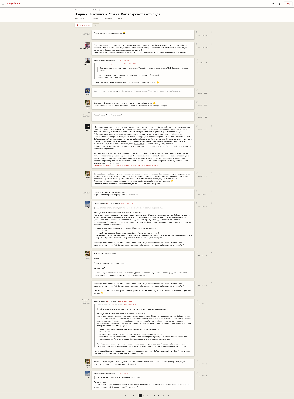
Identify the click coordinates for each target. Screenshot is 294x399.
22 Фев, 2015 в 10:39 (125, 301)
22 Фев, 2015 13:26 (201, 286)
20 (163, 395)
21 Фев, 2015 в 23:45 (126, 203)
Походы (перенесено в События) (87, 10)
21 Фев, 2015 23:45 (201, 176)
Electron (87, 64)
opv (89, 207)
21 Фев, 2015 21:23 (201, 117)
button (88, 130)
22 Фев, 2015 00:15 (201, 194)
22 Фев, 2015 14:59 (201, 304)
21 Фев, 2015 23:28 (201, 129)
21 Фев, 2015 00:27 (201, 63)
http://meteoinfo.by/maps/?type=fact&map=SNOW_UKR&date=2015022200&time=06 (126, 165)
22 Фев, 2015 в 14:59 (123, 373)
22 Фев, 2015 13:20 (201, 255)
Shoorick (102, 18)
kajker (112, 64)
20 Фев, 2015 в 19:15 (129, 64)
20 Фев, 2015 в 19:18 (123, 60)
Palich (88, 94)
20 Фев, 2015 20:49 (202, 35)
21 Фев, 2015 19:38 (201, 105)
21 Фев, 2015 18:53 (201, 93)
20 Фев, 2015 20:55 (202, 47)
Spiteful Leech (85, 48)
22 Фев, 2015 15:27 (201, 364)
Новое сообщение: (91, 18)
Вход (288, 4)
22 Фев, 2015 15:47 (201, 376)
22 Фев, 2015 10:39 (201, 206)
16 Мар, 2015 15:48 (114, 18)
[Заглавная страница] (13, 1)
